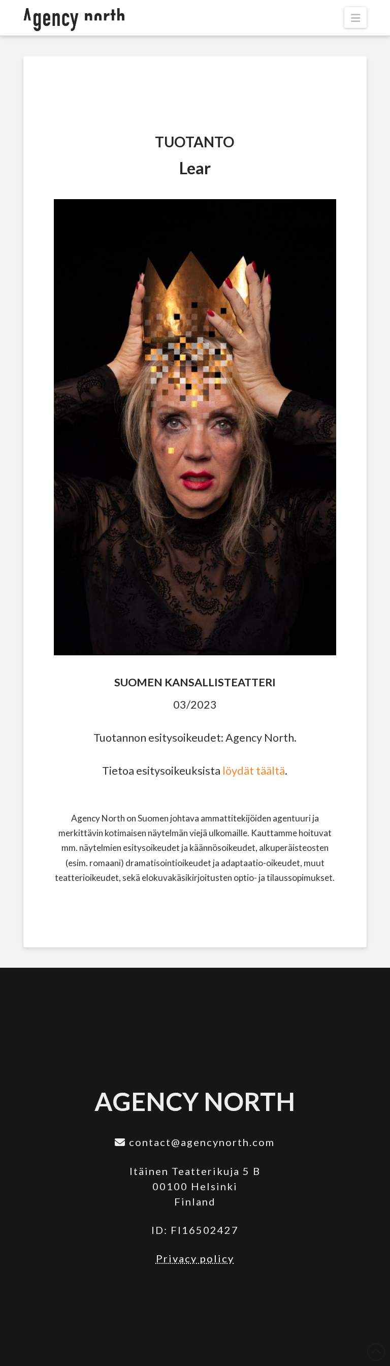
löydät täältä (253, 770)
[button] (355, 17)
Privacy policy (195, 1258)
